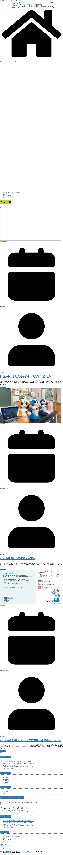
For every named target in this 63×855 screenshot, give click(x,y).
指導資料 (19, 802)
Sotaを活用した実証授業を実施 (17, 558)
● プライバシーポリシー (5, 845)
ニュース (2, 241)
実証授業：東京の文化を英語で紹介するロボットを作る (18, 763)
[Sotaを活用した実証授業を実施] (30, 422)
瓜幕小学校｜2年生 (8, 768)
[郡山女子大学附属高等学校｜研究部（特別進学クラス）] (30, 240)
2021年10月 (6, 779)
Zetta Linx (2, 372)
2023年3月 (6, 777)
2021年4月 (6, 782)
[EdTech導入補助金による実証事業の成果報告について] (30, 604)
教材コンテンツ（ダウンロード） (12, 192)
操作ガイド (33, 802)
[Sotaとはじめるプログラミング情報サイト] (31, 58)
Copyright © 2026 (4, 851)
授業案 (26, 802)
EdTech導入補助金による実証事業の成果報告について (30, 740)
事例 (4, 194)
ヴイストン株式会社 (13, 810)
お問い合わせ (7, 197)
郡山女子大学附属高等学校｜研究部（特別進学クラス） (31, 376)
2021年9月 (6, 780)
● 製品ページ (3, 844)
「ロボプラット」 (21, 812)
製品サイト (6, 195)
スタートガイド (5, 802)
